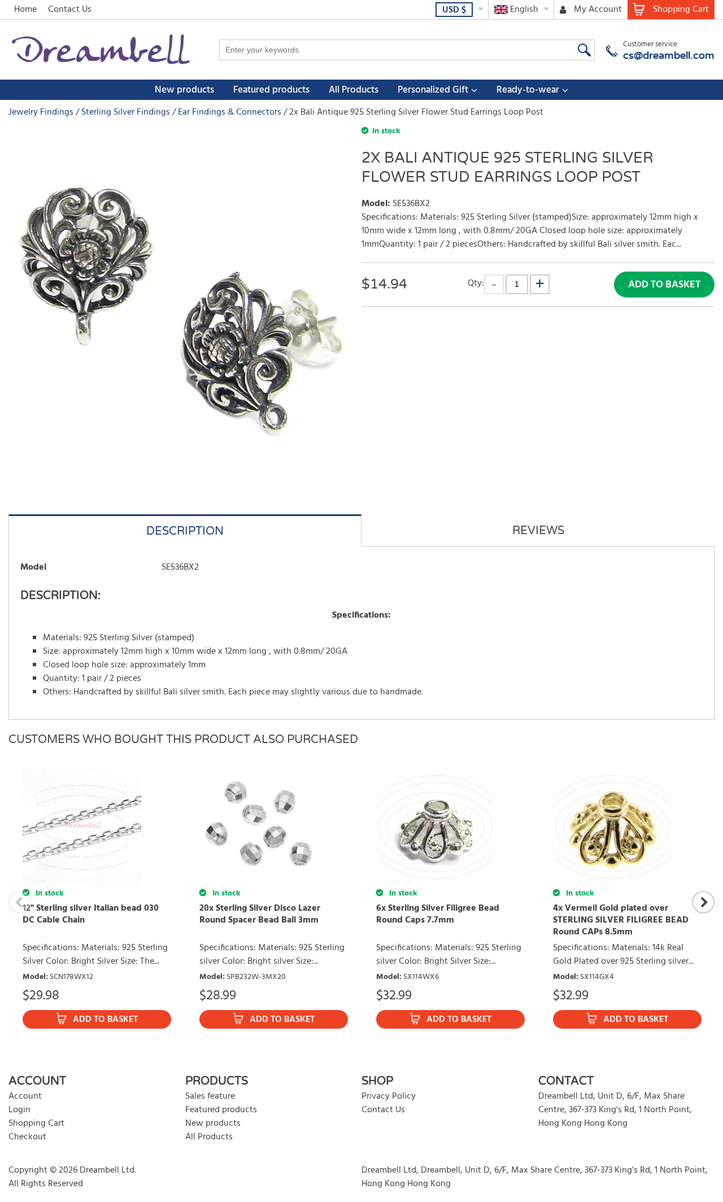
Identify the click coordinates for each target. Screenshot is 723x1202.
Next (703, 902)
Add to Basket (664, 285)
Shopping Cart (36, 1123)
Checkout (27, 1137)
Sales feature (210, 1096)
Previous (19, 902)
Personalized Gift (433, 90)
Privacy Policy (389, 1096)
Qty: (476, 283)
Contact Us (70, 9)
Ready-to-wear (527, 90)
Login (19, 1110)
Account (25, 1096)
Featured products (271, 90)
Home (25, 9)
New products (184, 90)
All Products (353, 90)
